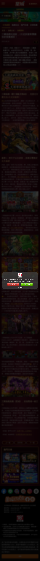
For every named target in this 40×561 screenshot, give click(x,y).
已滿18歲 (27, 284)
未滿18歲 (13, 284)
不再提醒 (21, 287)
